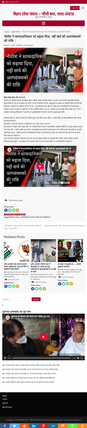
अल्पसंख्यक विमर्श (8, 214)
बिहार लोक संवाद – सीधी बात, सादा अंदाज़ (43, 13)
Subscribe (74, 8)
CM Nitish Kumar (28, 217)
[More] (17, 210)
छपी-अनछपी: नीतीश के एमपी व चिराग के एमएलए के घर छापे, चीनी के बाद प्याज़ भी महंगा (28, 382)
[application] (43, 337)
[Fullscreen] (82, 358)
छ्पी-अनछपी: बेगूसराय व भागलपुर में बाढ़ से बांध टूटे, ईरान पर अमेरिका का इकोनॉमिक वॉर (28, 378)
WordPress (77, 420)
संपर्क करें (5, 403)
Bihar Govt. (15, 217)
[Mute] (78, 358)
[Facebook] (6, 210)
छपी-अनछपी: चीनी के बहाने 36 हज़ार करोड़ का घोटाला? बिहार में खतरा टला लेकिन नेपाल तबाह (30, 365)
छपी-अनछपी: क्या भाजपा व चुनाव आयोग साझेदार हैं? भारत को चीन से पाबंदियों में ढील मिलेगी (16, 266)
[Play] (5, 358)
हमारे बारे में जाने (7, 407)
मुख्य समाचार (17, 214)
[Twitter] (9, 210)
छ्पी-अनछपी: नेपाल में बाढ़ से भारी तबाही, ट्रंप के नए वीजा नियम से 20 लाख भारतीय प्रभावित (30, 369)
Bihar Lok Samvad (25, 45)
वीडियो (23, 214)
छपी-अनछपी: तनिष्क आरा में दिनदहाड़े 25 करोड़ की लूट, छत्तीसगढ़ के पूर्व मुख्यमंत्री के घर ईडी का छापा (43, 268)
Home (4, 399)
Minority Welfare (43, 217)
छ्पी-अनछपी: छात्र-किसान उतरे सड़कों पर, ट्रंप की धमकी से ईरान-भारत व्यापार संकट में (29, 374)
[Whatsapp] (13, 210)
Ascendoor (59, 420)
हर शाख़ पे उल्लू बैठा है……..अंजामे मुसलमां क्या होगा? (69, 265)
